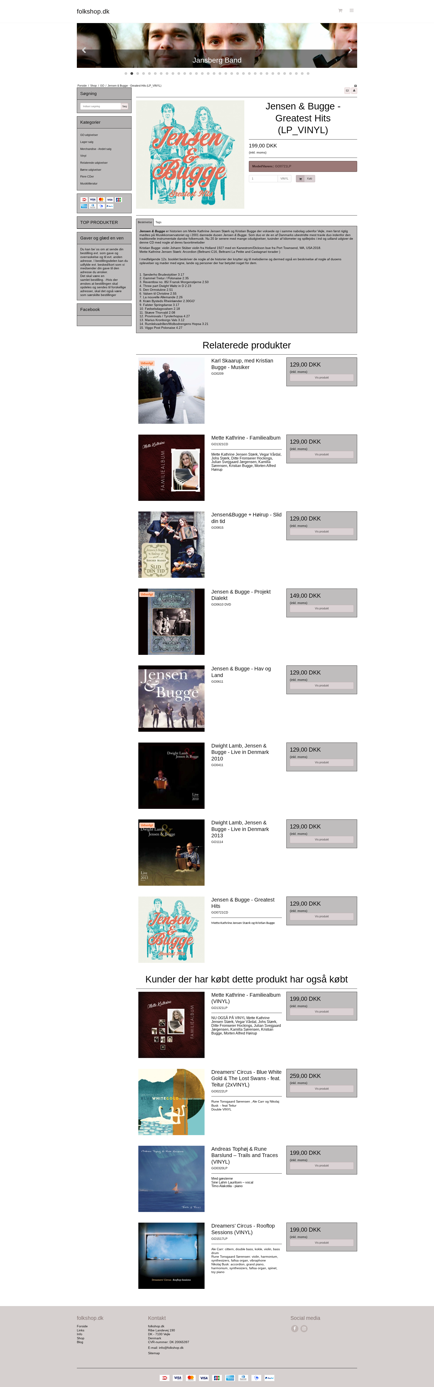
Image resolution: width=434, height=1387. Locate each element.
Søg (124, 106)
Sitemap (154, 1353)
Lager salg (86, 142)
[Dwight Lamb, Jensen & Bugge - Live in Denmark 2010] (171, 778)
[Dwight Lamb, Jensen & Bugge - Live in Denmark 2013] (171, 854)
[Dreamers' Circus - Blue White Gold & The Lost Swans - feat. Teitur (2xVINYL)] (171, 1104)
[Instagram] (304, 1328)
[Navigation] (351, 10)
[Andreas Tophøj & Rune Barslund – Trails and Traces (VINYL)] (171, 1181)
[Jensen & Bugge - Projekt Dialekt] (171, 624)
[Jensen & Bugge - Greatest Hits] (171, 932)
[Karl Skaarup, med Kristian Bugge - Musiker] (171, 392)
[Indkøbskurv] (339, 10)
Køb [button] (309, 178)
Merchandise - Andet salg (95, 149)
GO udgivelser (89, 135)
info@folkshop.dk (171, 1347)
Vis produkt (322, 377)
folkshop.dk (93, 11)
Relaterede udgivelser (94, 162)
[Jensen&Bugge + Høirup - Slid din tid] (171, 546)
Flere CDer (87, 176)
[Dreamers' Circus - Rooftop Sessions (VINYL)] (171, 1258)
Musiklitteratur (88, 183)
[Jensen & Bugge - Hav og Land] (171, 700)
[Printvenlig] (355, 85)
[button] (347, 91)
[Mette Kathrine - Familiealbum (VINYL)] (171, 1027)
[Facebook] (294, 1328)
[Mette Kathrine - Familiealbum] (171, 470)
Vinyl (83, 155)
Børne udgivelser (90, 169)
